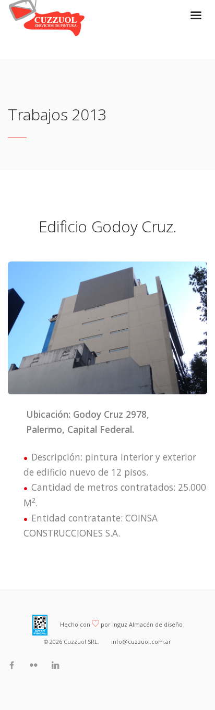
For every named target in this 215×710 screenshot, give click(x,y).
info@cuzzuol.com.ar (141, 641)
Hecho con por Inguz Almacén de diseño (121, 624)
